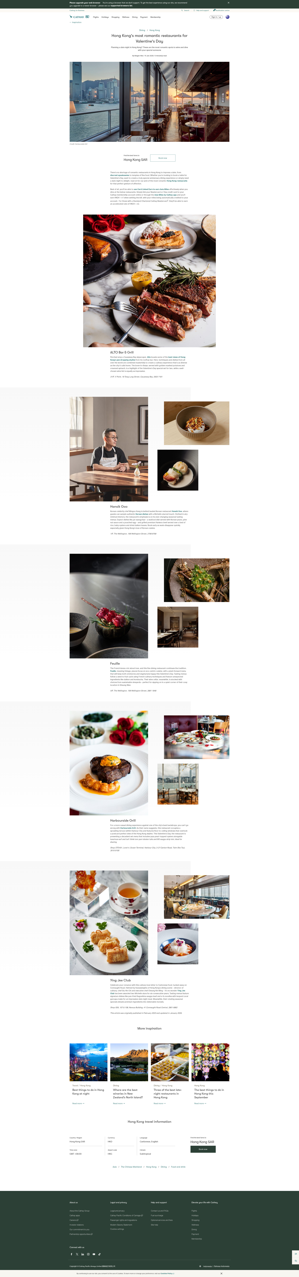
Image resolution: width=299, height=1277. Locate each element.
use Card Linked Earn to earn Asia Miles (151, 189)
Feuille (113, 671)
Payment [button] (144, 17)
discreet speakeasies (119, 175)
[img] (228, 3)
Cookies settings (117, 1229)
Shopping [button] (115, 17)
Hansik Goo (177, 511)
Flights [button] (96, 17)
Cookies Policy (166, 1273)
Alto (149, 357)
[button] (221, 1273)
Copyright (73, 1266)
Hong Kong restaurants (177, 181)
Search (186, 10)
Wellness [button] (125, 17)
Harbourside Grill (128, 828)
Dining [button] (134, 17)
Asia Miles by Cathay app (165, 195)
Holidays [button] (105, 17)
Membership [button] (155, 17)
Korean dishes (142, 514)
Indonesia (207, 1266)
